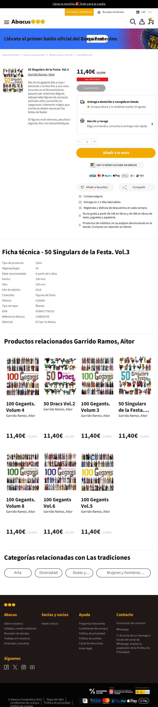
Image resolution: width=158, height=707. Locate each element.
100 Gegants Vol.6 (57, 503)
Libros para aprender (34, 55)
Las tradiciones (84, 55)
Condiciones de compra (93, 629)
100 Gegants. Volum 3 (95, 407)
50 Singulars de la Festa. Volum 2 (132, 410)
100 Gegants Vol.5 (95, 503)
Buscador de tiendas (16, 633)
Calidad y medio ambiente (20, 629)
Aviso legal (85, 648)
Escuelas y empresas (79, 12)
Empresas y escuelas (16, 643)
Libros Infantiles (10, 55)
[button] (142, 22)
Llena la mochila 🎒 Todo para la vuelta (79, 4)
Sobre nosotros (13, 624)
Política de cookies (90, 638)
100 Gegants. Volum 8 (20, 503)
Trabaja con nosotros (17, 638)
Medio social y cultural (61, 55)
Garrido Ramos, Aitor (41, 74)
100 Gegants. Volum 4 (20, 407)
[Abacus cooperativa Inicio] (29, 24)
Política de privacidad (92, 633)
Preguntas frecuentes (92, 624)
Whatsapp (122, 629)
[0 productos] (151, 23)
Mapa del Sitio (55, 700)
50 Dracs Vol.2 (59, 403)
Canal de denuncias (91, 643)
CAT (144, 12)
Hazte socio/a (50, 624)
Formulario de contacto (130, 623)
